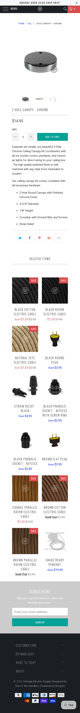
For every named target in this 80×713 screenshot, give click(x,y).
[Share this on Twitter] (20, 238)
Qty (14, 129)
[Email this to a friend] (59, 238)
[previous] (15, 60)
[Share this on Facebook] (30, 238)
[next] (64, 60)
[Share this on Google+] (49, 238)
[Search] (65, 9)
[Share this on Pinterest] (39, 238)
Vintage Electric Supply (37, 681)
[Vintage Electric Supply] (40, 9)
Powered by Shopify (52, 686)
